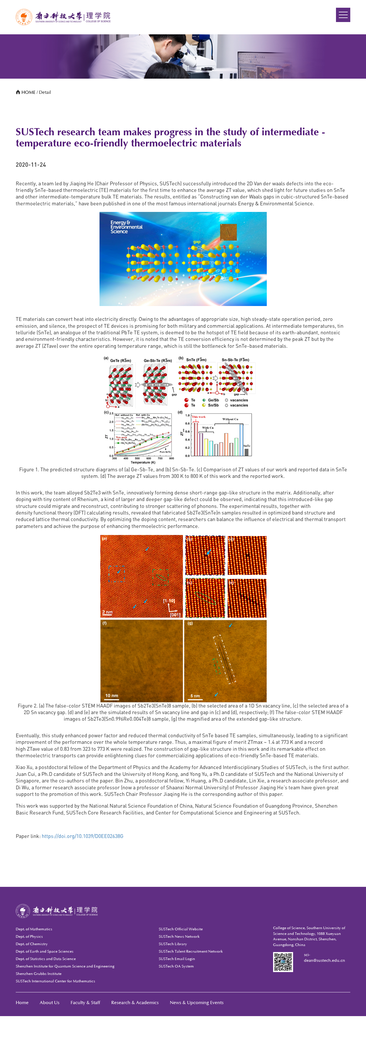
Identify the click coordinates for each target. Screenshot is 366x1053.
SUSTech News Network (179, 936)
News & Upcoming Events (197, 1002)
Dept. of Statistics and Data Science (46, 959)
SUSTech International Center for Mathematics (55, 981)
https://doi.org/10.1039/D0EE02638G (83, 836)
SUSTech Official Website (181, 929)
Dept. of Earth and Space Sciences (44, 951)
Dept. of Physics (29, 936)
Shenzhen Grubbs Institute (38, 973)
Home (22, 1002)
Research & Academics (135, 1002)
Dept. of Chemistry (32, 944)
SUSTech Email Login (177, 959)
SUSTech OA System (176, 966)
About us (49, 1002)
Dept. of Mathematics (34, 929)
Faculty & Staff (85, 1002)
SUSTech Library (173, 944)
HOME (29, 92)
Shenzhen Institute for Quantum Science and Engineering (65, 966)
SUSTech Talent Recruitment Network (191, 951)
